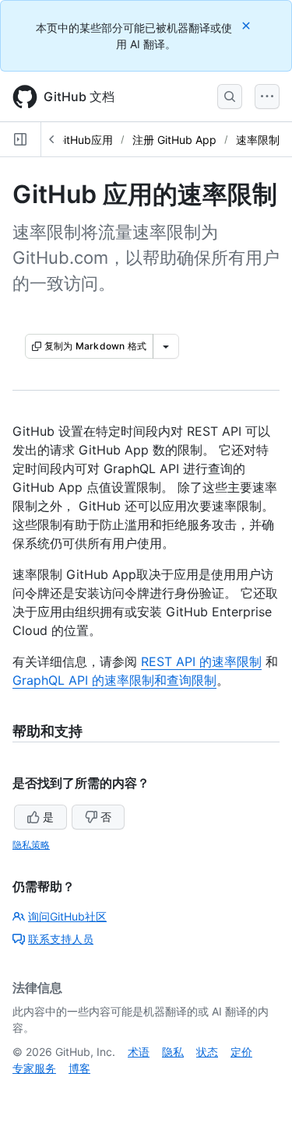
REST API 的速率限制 (201, 661)
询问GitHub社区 (67, 916)
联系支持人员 (60, 938)
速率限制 (258, 139)
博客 (79, 1068)
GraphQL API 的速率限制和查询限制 (114, 680)
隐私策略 (31, 845)
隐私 (173, 1051)
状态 (207, 1051)
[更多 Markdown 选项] (166, 346)
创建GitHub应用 (73, 139)
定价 (241, 1051)
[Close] (247, 25)
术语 (139, 1051)
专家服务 (34, 1068)
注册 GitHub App (174, 139)
